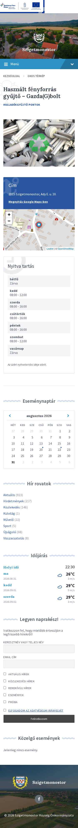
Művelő (8, 520)
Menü (14, 64)
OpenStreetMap (66, 248)
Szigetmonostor (39, 49)
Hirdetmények (13, 501)
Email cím (9, 657)
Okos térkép (36, 76)
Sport (7, 526)
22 (59, 450)
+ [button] (9, 214)
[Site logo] (39, 42)
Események (16, 695)
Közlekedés (11, 507)
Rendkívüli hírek (20, 688)
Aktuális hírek (18, 674)
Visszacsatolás (13, 538)
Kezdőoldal (11, 76)
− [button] (9, 221)
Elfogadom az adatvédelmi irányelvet (35, 710)
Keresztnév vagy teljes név (23, 642)
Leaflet (50, 248)
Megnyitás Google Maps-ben (28, 202)
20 (41, 450)
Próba (13, 702)
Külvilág (9, 513)
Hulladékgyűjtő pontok (21, 105)
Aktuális (9, 495)
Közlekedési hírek (21, 681)
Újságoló (9, 532)
